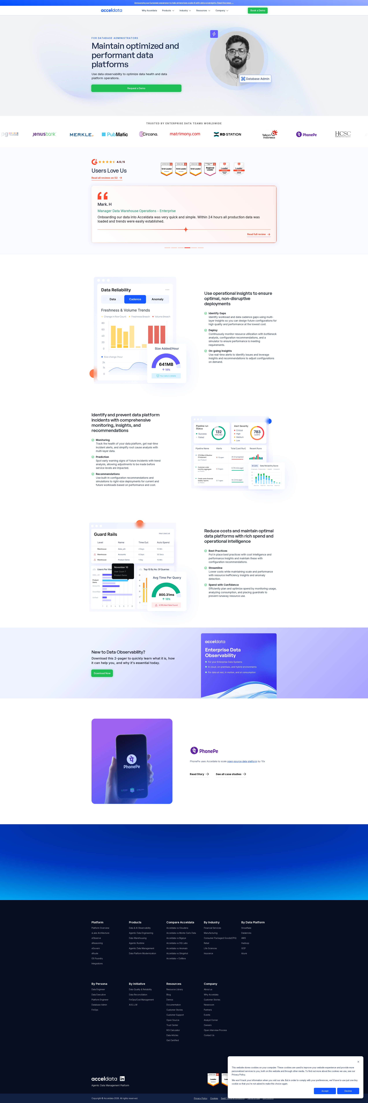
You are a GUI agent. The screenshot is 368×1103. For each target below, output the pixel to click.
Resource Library (174, 989)
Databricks (246, 933)
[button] (167, 247)
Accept (325, 1091)
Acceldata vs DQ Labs (177, 943)
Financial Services (212, 928)
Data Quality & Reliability (140, 989)
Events (207, 1015)
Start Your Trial (207, 872)
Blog (168, 994)
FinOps (95, 1010)
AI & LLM (133, 1004)
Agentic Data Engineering (141, 933)
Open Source (172, 1020)
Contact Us (253, 872)
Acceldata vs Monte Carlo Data (181, 933)
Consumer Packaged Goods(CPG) (220, 938)
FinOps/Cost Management (141, 999)
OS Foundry (97, 958)
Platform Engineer (100, 999)
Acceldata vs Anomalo (177, 948)
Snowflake (246, 928)
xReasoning (97, 943)
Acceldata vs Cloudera (177, 928)
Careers (208, 1025)
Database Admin (99, 1004)
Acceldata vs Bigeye (176, 938)
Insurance (208, 953)
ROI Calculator (173, 1030)
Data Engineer (98, 989)
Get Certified (172, 1040)
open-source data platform (242, 761)
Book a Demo (161, 872)
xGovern (96, 948)
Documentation (173, 1004)
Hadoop (245, 943)
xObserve (96, 938)
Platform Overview (100, 928)
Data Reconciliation (138, 994)
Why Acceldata (211, 994)
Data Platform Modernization (142, 953)
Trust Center (172, 1025)
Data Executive (99, 994)
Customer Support (175, 1015)
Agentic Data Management (141, 948)
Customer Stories (174, 1010)
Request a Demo (136, 88)
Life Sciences (210, 948)
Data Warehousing (137, 938)
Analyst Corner (211, 1020)
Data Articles (172, 1035)
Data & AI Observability (140, 928)
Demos (169, 999)
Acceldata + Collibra (176, 958)
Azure (244, 953)
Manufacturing (210, 933)
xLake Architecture (100, 933)
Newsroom (209, 1004)
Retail (206, 943)
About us (208, 989)
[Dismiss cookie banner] (358, 1062)
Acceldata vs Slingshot (177, 953)
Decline (348, 1091)
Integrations (97, 963)
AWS (243, 938)
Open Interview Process (215, 1030)
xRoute (95, 953)
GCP (243, 948)
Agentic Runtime (136, 943)
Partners (208, 1010)
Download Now (102, 673)
